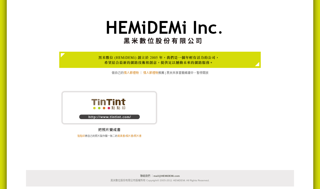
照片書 (138, 136)
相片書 (129, 136)
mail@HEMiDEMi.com (167, 176)
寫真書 (121, 136)
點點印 (81, 136)
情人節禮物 (131, 73)
